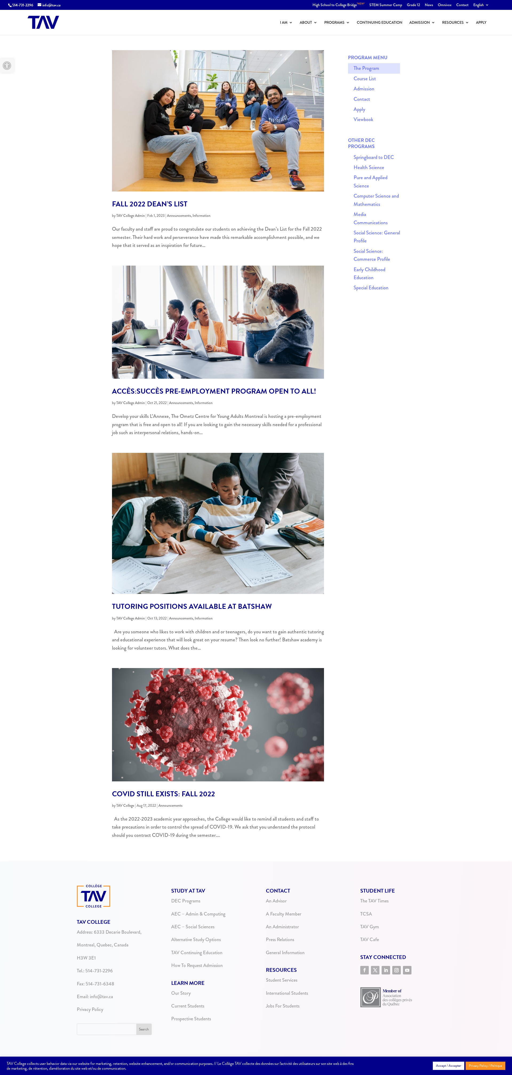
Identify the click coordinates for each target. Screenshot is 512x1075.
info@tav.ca (101, 996)
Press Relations (280, 939)
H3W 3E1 (86, 957)
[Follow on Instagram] (396, 970)
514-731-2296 (22, 5)
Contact (462, 5)
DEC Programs (185, 900)
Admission (419, 23)
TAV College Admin (130, 215)
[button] (7, 66)
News (429, 5)
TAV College (125, 805)
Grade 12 (413, 5)
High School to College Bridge (339, 5)
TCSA (366, 913)
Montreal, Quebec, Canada (103, 944)
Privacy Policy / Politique (485, 1065)
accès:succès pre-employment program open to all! (214, 391)
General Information (285, 952)
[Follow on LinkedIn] (386, 970)
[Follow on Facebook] (364, 970)
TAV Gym (369, 926)
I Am (283, 23)
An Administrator (282, 926)
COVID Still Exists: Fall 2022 (163, 794)
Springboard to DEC (374, 157)
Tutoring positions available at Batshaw (192, 606)
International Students (287, 993)
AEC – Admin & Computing (198, 913)
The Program (366, 68)
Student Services (281, 980)
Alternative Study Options (196, 939)
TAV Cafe (369, 939)
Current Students (187, 1005)
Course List (365, 78)
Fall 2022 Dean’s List (149, 204)
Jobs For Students (282, 1005)
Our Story (181, 993)
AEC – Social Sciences (192, 926)
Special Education (371, 287)
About (306, 23)
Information (201, 215)
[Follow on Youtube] (407, 970)
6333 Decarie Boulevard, (117, 932)
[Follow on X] (375, 970)
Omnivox (444, 5)
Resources (453, 23)
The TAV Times (374, 900)
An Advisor (276, 900)
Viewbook (363, 119)
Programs (334, 23)
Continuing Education (379, 23)
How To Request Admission (197, 965)
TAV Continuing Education (196, 952)
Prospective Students (191, 1018)
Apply (481, 23)
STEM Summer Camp (385, 5)
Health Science (369, 167)
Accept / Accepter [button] (448, 1065)
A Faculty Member (283, 913)
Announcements (179, 215)
